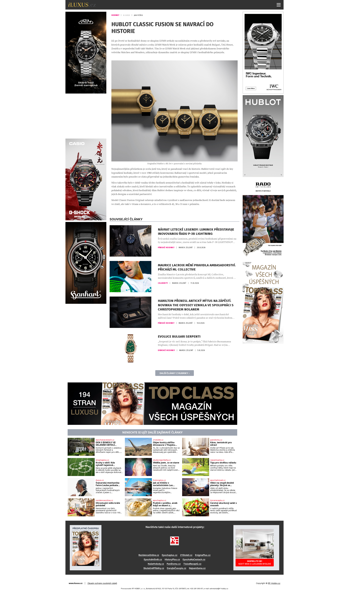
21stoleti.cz (158, 440)
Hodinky (115, 15)
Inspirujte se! (254, 562)
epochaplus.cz (159, 500)
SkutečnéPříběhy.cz (153, 568)
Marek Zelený (186, 247)
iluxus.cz (100, 480)
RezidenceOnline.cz (149, 555)
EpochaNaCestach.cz (194, 559)
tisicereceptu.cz (217, 500)
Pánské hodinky (166, 247)
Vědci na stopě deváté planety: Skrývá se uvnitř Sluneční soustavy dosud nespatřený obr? (222, 484)
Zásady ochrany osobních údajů (102, 583)
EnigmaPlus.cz (202, 555)
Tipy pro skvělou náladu (223, 463)
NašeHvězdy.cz (156, 563)
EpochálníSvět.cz (153, 559)
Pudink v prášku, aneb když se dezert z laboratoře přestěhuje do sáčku (165, 504)
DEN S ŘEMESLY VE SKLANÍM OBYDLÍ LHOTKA (106, 443)
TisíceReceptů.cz (192, 563)
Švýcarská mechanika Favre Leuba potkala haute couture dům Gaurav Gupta (107, 484)
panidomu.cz (216, 440)
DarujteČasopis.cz (176, 568)
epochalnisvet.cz (217, 480)
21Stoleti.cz (186, 555)
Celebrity (163, 283)
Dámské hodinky (166, 350)
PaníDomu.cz (174, 563)
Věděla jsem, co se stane (166, 463)
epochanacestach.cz (105, 440)
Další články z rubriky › (174, 373)
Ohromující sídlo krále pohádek (108, 504)
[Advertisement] (85, 115)
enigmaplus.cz (102, 460)
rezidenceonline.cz (104, 500)
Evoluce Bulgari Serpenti (179, 336)
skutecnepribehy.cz (162, 460)
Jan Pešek (138, 15)
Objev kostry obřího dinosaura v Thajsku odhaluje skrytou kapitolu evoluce (164, 443)
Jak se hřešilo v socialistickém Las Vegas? (163, 484)
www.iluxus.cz (75, 583)
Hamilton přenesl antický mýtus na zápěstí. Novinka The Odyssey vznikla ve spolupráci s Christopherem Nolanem (196, 305)
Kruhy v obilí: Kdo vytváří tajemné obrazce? (105, 464)
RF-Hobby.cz (274, 583)
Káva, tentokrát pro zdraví (221, 443)
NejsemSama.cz (197, 568)
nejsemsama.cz (217, 460)
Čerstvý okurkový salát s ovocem (223, 504)
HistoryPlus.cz (172, 559)
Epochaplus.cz (169, 555)
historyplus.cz (159, 480)
